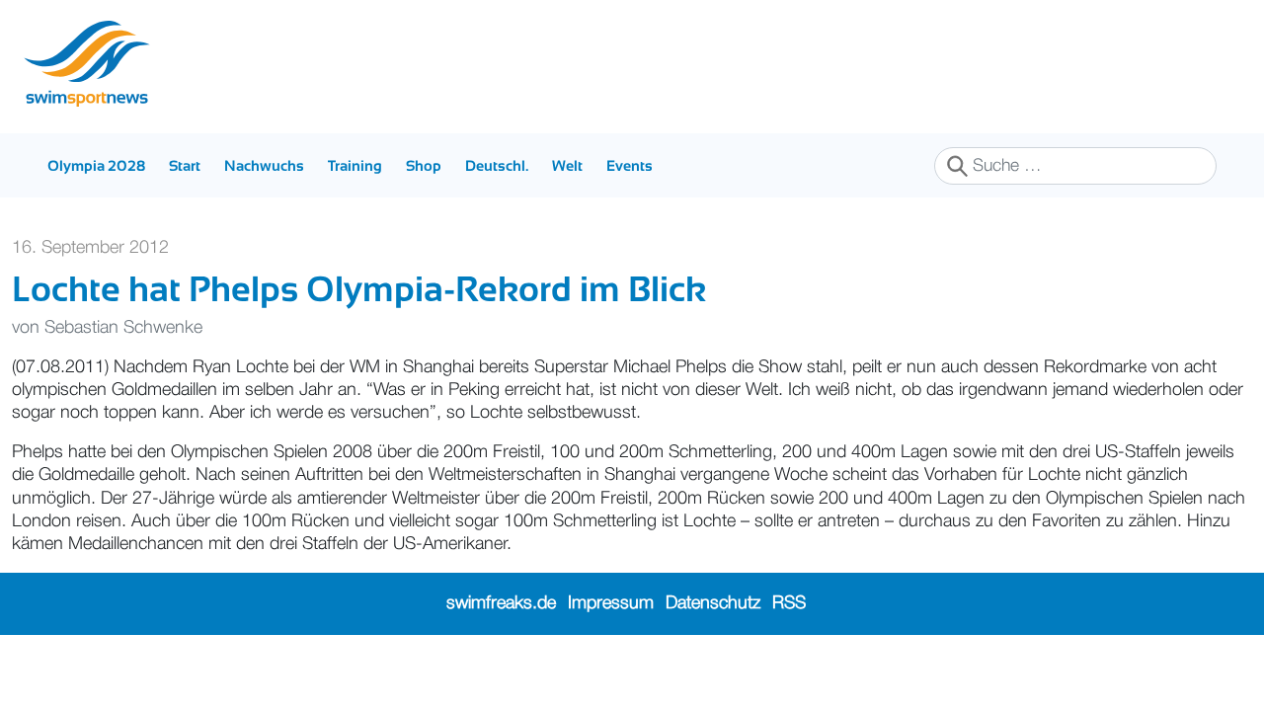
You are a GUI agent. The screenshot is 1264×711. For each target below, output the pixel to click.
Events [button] (629, 165)
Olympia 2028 (96, 165)
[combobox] (1075, 166)
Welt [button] (567, 165)
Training (355, 165)
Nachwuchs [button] (264, 165)
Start (184, 165)
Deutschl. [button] (496, 165)
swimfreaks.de (501, 603)
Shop (423, 165)
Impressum (611, 603)
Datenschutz (713, 603)
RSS (789, 603)
